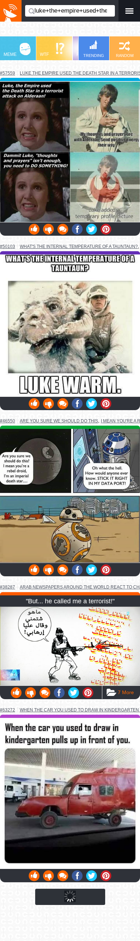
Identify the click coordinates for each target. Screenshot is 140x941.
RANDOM (125, 55)
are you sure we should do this (59, 420)
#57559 (7, 73)
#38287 (7, 587)
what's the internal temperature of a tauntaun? (79, 246)
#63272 (7, 710)
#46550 (7, 420)
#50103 (7, 246)
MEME (10, 54)
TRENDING (93, 55)
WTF (44, 54)
